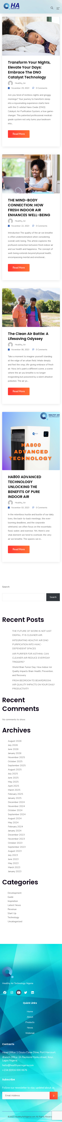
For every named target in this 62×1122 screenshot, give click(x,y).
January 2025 (14, 798)
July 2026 (13, 745)
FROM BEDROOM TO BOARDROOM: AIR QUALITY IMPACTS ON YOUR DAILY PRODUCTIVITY (33, 684)
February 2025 (15, 794)
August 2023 (15, 851)
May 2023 (13, 863)
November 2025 (16, 757)
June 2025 (13, 777)
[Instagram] (12, 992)
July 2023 (13, 855)
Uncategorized (15, 921)
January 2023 (14, 871)
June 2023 (13, 859)
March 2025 (14, 790)
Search (6, 586)
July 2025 (13, 773)
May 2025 (13, 781)
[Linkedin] (32, 992)
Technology (13, 917)
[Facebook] (5, 992)
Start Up (12, 913)
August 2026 (15, 741)
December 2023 (16, 834)
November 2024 (16, 806)
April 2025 (13, 785)
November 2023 (16, 838)
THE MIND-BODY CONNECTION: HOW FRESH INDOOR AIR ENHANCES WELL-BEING (29, 208)
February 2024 (15, 826)
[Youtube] (18, 992)
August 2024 (15, 818)
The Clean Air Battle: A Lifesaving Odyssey (28, 336)
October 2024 (15, 810)
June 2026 (13, 749)
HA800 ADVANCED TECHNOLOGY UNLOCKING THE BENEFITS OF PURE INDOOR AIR (24, 486)
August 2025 (15, 769)
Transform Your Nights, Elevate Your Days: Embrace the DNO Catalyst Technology (29, 70)
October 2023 (15, 843)
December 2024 (16, 802)
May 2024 (13, 822)
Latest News (14, 905)
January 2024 (14, 830)
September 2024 (17, 814)
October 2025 (15, 761)
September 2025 (17, 765)
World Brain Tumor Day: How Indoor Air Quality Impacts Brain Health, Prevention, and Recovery (32, 671)
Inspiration (13, 901)
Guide (10, 897)
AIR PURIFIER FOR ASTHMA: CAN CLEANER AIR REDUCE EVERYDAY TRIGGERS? (31, 658)
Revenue (12, 909)
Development (14, 893)
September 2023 (17, 847)
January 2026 (14, 753)
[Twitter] (25, 992)
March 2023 (14, 867)
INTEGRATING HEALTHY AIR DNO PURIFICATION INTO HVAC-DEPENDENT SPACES (30, 644)
